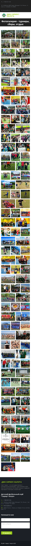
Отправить (7, 533)
